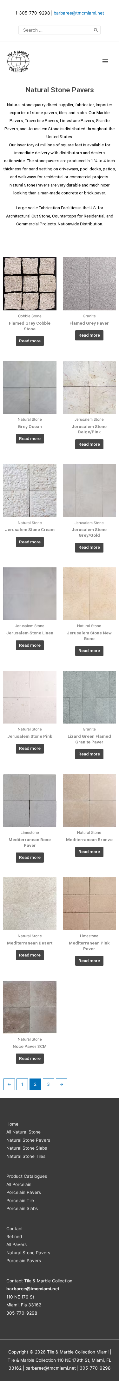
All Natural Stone (23, 1131)
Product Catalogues (26, 1176)
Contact (14, 1228)
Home (12, 1124)
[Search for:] (59, 30)
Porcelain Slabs (22, 1208)
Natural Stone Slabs (26, 1148)
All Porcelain (18, 1184)
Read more (30, 340)
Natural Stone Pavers (28, 1140)
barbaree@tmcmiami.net (79, 12)
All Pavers (16, 1244)
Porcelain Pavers (23, 1192)
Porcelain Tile (20, 1200)
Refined (14, 1236)
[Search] (96, 30)
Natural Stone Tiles (25, 1156)
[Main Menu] (105, 61)
